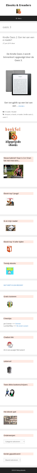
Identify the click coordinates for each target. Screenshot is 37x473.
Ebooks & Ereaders (18, 5)
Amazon (8, 114)
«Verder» (21, 106)
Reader (14, 112)
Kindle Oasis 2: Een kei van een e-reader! (18, 38)
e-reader (20, 114)
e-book (13, 114)
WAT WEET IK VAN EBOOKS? (13, 285)
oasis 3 (5, 117)
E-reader (8, 112)
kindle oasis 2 (28, 114)
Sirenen (18, 324)
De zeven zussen (22, 326)
